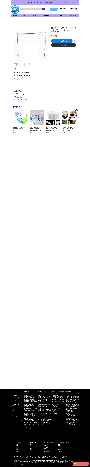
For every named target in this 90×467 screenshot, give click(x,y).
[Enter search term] (43, 9)
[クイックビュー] (20, 118)
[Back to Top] (76, 110)
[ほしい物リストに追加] (74, 41)
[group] (45, 122)
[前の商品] (11, 118)
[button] (73, 8)
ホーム (15, 22)
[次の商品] (78, 118)
